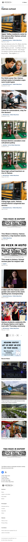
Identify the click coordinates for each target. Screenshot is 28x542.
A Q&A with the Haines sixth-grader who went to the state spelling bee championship (13, 292)
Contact (3, 508)
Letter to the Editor (5, 532)
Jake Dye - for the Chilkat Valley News (11, 145)
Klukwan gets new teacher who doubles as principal (13, 438)
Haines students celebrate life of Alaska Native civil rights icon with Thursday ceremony (13, 324)
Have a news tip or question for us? (9, 530)
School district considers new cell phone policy (13, 142)
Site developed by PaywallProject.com (8, 538)
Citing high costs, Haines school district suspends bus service (13, 203)
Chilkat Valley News (7, 238)
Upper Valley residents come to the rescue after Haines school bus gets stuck (13, 36)
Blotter (2, 498)
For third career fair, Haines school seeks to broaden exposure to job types (13, 80)
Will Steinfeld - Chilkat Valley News (11, 114)
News (2, 492)
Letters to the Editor (5, 494)
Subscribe (3, 510)
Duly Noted (3, 496)
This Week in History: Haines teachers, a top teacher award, (13, 235)
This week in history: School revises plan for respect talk (12, 260)
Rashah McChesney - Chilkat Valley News (12, 40)
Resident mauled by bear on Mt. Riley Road (11, 379)
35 (17, 335)
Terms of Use (4, 520)
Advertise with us (5, 506)
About (2, 513)
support (4, 263)
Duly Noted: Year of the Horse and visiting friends (12, 419)
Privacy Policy (4, 522)
